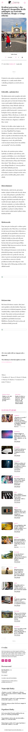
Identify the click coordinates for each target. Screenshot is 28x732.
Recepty (16, 523)
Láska (15, 583)
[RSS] (9, 660)
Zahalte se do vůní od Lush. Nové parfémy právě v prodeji (7, 398)
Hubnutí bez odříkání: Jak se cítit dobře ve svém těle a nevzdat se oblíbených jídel (20, 513)
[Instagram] (6, 660)
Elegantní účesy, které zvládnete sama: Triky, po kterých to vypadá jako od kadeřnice (19, 572)
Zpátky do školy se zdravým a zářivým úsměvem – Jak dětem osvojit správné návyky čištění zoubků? (20, 400)
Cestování (16, 552)
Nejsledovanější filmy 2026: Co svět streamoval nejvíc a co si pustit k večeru (20, 601)
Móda (15, 492)
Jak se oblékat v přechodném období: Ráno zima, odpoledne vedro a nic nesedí (20, 497)
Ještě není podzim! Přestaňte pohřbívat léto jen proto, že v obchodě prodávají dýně (20, 542)
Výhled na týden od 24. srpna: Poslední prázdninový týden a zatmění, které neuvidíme (20, 466)
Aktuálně (16, 537)
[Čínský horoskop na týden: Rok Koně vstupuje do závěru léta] (7, 450)
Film (15, 597)
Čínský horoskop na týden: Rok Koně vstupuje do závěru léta (20, 451)
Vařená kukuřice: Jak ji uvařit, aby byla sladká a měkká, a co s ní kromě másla (20, 527)
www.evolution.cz (6, 362)
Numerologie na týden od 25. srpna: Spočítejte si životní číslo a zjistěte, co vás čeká (20, 436)
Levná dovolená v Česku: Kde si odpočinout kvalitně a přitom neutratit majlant (20, 557)
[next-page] (5, 639)
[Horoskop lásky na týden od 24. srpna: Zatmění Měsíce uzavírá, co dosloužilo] (7, 479)
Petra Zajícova (17, 441)
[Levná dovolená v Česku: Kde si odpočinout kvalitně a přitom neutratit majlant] (7, 555)
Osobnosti (16, 415)
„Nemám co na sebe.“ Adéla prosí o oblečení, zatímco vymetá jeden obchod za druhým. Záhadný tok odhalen (20, 421)
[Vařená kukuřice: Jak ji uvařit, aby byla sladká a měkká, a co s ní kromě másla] (7, 526)
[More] (22, 57)
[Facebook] (2, 660)
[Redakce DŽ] (2, 64)
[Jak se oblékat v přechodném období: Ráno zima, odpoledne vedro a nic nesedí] (7, 495)
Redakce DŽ (12, 64)
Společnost (17, 431)
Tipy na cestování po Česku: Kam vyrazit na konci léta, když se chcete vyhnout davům (20, 616)
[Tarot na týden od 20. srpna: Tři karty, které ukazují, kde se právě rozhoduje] (7, 629)
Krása (15, 567)
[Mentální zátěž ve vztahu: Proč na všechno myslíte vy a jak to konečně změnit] (7, 586)
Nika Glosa (16, 426)
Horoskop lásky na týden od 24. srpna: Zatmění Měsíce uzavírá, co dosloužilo (19, 481)
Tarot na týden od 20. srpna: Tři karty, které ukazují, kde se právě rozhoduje (20, 631)
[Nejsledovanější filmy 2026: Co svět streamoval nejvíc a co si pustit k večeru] (7, 600)
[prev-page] (2, 639)
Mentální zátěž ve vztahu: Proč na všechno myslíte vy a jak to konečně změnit (20, 587)
